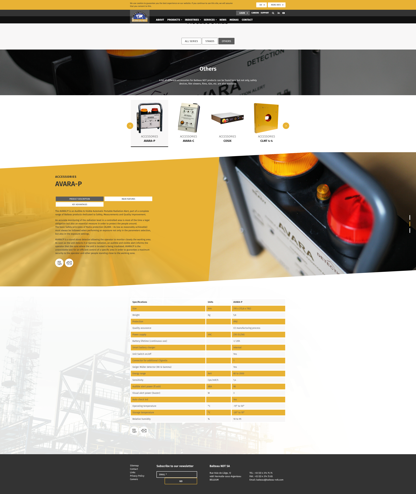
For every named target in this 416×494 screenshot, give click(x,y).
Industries (192, 20)
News (223, 20)
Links (132, 472)
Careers (255, 12)
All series (191, 41)
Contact (247, 20)
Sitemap (134, 465)
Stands (209, 41)
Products (173, 20)
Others (226, 41)
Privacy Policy (137, 476)
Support (265, 12)
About (160, 20)
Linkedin (278, 13)
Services (209, 20)
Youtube (283, 13)
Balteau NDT (140, 16)
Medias (234, 20)
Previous (130, 125)
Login (242, 13)
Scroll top (408, 486)
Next (286, 125)
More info (276, 5)
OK (261, 5)
